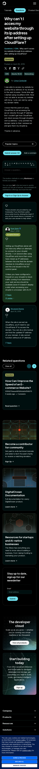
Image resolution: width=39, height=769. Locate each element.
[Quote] (32, 163)
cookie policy (27, 750)
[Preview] (31, 165)
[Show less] (33, 229)
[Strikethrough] (12, 163)
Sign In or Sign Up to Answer (16, 195)
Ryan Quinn (15, 228)
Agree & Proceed (19, 758)
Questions (20, 10)
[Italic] (7, 163)
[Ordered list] (30, 163)
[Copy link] (23, 68)
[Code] (10, 165)
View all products (19, 643)
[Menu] (34, 3)
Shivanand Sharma (17, 309)
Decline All (19, 761)
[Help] (34, 165)
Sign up (19, 687)
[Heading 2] (23, 163)
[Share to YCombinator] (18, 68)
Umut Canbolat (20, 81)
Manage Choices (19, 765)
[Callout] (5, 165)
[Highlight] (19, 163)
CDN (16, 49)
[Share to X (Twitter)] (5, 68)
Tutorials (7, 10)
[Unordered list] (28, 163)
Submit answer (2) (12, 153)
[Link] (14, 163)
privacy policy (21, 740)
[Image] (17, 163)
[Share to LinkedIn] (14, 68)
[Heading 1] (21, 163)
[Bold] (5, 163)
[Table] (7, 165)
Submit (12, 599)
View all (8, 366)
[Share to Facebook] (10, 68)
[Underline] (10, 163)
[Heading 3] (26, 163)
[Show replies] (13, 298)
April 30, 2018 (16, 311)
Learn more (10, 507)
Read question (11, 406)
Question (9, 59)
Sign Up (8, 461)
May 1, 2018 (15, 231)
